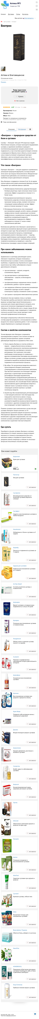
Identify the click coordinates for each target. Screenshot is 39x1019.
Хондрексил (17, 639)
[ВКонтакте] (36, 9)
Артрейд (16, 547)
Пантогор (16, 475)
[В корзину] (35, 469)
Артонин (16, 693)
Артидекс (16, 620)
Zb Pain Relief (17, 584)
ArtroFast (16, 875)
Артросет (16, 784)
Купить (20, 96)
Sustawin (16, 657)
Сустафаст (16, 511)
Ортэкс (15, 802)
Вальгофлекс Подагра (20, 930)
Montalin (16, 839)
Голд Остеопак (17, 985)
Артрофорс (16, 675)
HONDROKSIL (17, 966)
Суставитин (16, 493)
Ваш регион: (24, 18)
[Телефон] (36, 2)
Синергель (16, 766)
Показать (3, 82)
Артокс (15, 857)
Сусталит (16, 894)
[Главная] (1, 21)
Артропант (16, 456)
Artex (14, 912)
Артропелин (17, 748)
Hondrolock (16, 529)
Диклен (15, 730)
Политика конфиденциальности (8, 1015)
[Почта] (36, 6)
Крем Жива (16, 711)
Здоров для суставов (19, 566)
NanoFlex (16, 948)
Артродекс (16, 602)
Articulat (15, 821)
